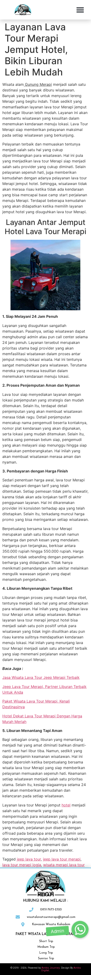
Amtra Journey (51, 967)
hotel (66, 805)
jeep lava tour (29, 859)
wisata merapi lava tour (64, 864)
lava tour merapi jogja (21, 864)
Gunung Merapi (38, 84)
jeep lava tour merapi (61, 859)
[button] (80, 10)
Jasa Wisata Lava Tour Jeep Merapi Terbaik (41, 677)
